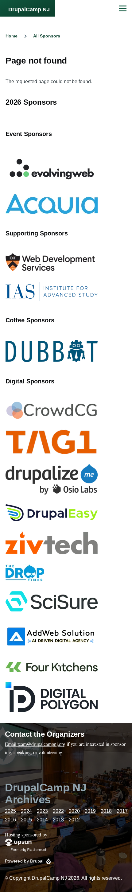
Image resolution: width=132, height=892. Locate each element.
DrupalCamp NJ (29, 9)
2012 (74, 819)
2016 (10, 819)
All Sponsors (46, 35)
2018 (106, 811)
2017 (122, 811)
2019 (90, 811)
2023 (42, 811)
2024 (26, 811)
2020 (74, 811)
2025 (10, 811)
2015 (26, 819)
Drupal (37, 861)
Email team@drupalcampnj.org (35, 744)
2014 (42, 819)
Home (11, 35)
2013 (58, 819)
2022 (58, 811)
